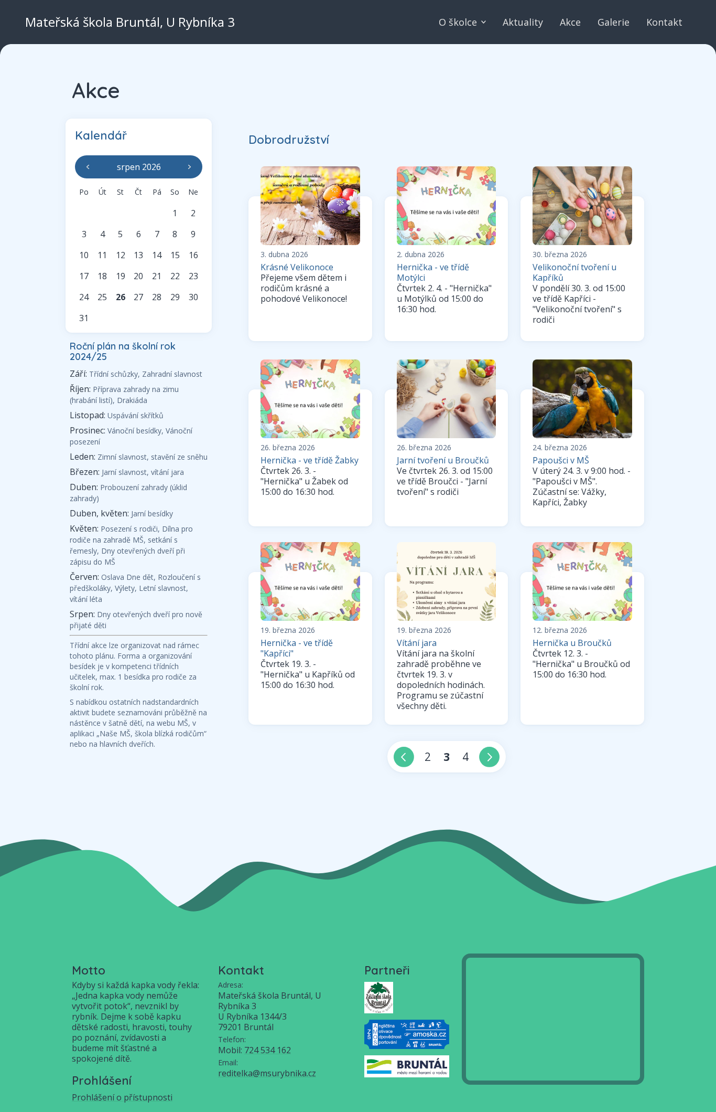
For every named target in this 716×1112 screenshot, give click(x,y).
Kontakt (664, 22)
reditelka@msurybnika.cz (267, 1073)
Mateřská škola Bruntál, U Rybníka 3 (130, 22)
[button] (89, 167)
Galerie (614, 22)
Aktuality (523, 22)
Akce (570, 22)
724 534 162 (267, 1050)
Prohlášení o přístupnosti (122, 1097)
